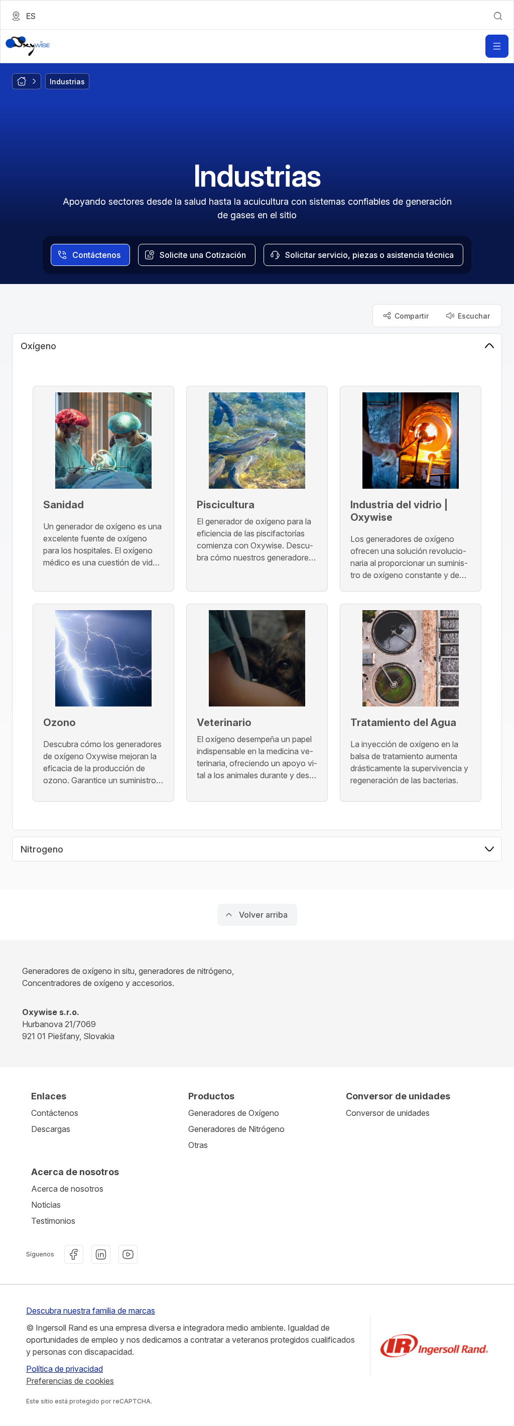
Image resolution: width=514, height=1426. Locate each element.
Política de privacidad (64, 1369)
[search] (497, 16)
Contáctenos (54, 1113)
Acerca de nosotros (67, 1189)
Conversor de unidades (388, 1113)
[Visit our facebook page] (73, 1254)
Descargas (50, 1129)
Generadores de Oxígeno (233, 1113)
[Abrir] (496, 46)
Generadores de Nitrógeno (236, 1129)
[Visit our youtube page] (128, 1254)
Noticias (46, 1205)
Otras (198, 1145)
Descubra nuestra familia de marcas (90, 1311)
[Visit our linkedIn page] (100, 1254)
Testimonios (53, 1221)
